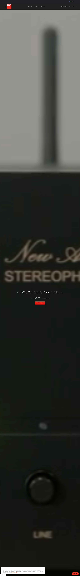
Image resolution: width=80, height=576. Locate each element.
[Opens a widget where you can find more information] (75, 573)
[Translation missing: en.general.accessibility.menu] (4, 6)
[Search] (69, 6)
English (2, 574)
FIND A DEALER (64, 6)
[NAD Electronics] (9, 6)
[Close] (42, 568)
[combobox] (3, 575)
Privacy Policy (15, 572)
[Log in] (72, 6)
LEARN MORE (40, 303)
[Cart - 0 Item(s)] (76, 6)
